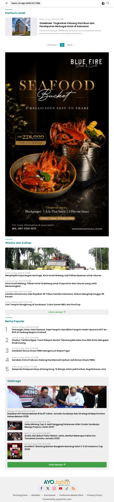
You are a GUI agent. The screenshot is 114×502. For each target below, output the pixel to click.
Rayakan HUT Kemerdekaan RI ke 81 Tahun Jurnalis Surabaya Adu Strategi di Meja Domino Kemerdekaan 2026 (56, 415)
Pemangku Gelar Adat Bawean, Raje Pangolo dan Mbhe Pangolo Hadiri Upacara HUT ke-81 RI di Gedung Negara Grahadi (59, 331)
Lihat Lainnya (55, 312)
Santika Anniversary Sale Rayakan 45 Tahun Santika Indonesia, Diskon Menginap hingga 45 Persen (54, 295)
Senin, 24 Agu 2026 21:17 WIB (25, 3)
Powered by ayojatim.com (57, 499)
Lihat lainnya (56, 464)
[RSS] (73, 488)
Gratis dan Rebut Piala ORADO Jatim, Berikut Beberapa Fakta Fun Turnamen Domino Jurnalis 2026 (60, 437)
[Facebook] (41, 488)
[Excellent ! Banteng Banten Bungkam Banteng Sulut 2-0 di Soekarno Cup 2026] (14, 451)
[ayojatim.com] (57, 482)
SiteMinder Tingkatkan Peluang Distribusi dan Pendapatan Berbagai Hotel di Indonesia (66, 24)
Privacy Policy (94, 495)
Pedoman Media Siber (71, 495)
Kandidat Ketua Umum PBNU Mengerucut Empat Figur (41, 350)
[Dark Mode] (103, 3)
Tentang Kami (20, 495)
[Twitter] (47, 488)
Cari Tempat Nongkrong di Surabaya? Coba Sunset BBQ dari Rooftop (42, 304)
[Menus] (6, 3)
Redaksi (35, 495)
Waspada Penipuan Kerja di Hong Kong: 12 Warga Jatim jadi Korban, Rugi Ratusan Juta (59, 369)
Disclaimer (50, 495)
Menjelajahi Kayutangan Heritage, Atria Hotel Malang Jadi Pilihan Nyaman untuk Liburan (53, 275)
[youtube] (60, 488)
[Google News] (66, 488)
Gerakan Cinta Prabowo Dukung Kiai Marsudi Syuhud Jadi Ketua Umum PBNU (53, 360)
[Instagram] (54, 488)
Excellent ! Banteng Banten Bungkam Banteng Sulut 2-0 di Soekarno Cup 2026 (63, 447)
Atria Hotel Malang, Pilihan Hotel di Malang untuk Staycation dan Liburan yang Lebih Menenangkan (51, 284)
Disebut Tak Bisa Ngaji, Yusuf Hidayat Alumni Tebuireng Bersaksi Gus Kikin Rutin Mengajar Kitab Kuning (60, 341)
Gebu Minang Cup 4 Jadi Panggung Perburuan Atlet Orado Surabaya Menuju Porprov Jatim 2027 (61, 425)
